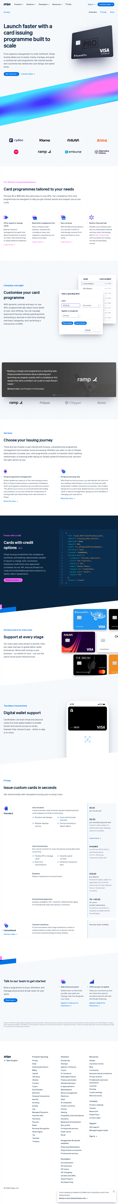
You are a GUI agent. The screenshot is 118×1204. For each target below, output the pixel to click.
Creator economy (68, 1106)
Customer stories (96, 1064)
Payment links (37, 1115)
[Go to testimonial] (54, 395)
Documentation (67, 1162)
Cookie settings (95, 1092)
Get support (94, 1127)
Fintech (64, 1109)
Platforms (65, 1096)
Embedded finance (68, 1076)
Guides (92, 1060)
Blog (91, 1067)
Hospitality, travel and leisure (72, 1115)
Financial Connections (41, 1096)
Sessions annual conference (100, 1073)
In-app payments (67, 1086)
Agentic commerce (68, 1067)
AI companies (66, 1102)
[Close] (113, 1192)
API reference (66, 1166)
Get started (11, 74)
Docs (112, 12)
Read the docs (10, 501)
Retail (63, 1135)
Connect (63, 820)
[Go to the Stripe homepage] (6, 1056)
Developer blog (67, 1182)
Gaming (64, 1112)
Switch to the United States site (72, 1198)
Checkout (36, 1076)
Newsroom (93, 1111)
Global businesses (68, 1083)
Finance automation (69, 1080)
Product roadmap (96, 1105)
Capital (35, 1073)
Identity (35, 1099)
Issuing (7, 12)
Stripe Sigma (37, 1131)
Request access (12, 580)
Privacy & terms (95, 1076)
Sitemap (92, 1089)
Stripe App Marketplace (70, 1147)
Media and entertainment (71, 1122)
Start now (10, 1000)
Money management (69, 1093)
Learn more (8, 244)
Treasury (36, 1141)
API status (65, 1169)
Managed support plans (98, 1130)
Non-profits (65, 1125)
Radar (34, 1125)
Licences (93, 1086)
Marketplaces (66, 1089)
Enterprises (65, 1060)
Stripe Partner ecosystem (71, 1150)
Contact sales (105, 4)
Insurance (65, 1119)
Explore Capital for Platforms (97, 1004)
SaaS (63, 1099)
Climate (35, 1080)
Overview (93, 12)
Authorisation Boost (40, 1067)
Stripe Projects (67, 1179)
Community (94, 1070)
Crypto (35, 1086)
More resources (95, 1095)
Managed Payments (40, 1112)
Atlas (34, 1064)
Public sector (66, 1131)
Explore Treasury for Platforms (69, 1004)
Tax (33, 1135)
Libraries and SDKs (68, 1175)
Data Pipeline (37, 1089)
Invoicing (35, 1102)
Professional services (69, 1128)
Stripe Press (94, 1114)
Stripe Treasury (99, 235)
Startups (64, 1064)
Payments (36, 1119)
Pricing (68, 4)
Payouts (35, 1122)
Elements (36, 1093)
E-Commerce (66, 1073)
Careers (92, 1108)
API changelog (66, 1172)
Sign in (91, 4)
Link (33, 1109)
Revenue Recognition (40, 1128)
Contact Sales (27, 74)
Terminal (35, 1138)
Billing (34, 1070)
